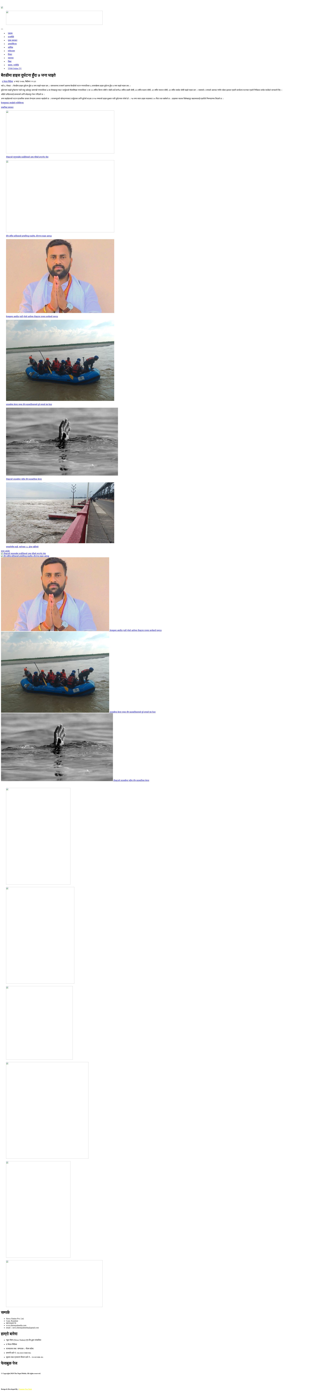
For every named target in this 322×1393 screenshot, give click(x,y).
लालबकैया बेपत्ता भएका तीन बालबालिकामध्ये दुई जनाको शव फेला (133, 712)
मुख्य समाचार (12, 40)
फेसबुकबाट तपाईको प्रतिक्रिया (12, 103)
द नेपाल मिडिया (7, 81)
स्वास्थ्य (10, 58)
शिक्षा (9, 61)
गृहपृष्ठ (10, 33)
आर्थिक (10, 47)
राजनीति (11, 37)
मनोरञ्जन (11, 51)
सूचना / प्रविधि (13, 65)
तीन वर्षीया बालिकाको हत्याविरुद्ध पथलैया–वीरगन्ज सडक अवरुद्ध (26, 556)
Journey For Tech (25, 1389)
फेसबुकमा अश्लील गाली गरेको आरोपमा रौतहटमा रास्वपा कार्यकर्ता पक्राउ (136, 630)
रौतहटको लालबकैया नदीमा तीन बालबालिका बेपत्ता (131, 780)
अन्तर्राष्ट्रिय (12, 44)
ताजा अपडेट (5, 551)
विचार (10, 54)
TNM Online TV (15, 68)
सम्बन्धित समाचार (7, 107)
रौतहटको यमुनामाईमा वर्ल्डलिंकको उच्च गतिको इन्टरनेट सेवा (25, 554)
